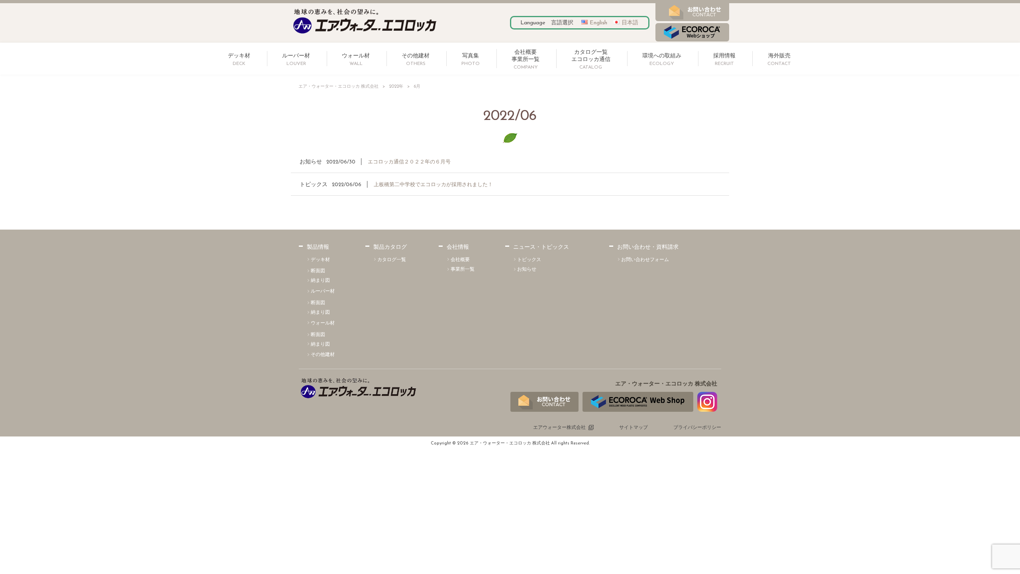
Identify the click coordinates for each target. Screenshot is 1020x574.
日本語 (630, 23)
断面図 (318, 271)
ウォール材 (323, 323)
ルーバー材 (323, 291)
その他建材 (323, 354)
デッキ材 (320, 260)
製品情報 (318, 247)
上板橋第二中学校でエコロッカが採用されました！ (433, 184)
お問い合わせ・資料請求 (648, 247)
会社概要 (460, 260)
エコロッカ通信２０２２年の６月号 (409, 162)
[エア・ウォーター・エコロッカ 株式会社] (365, 34)
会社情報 (458, 247)
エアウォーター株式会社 (559, 427)
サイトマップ (633, 427)
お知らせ (311, 162)
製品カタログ (390, 247)
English (598, 23)
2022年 (396, 87)
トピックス (314, 184)
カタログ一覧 (391, 260)
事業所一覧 (463, 269)
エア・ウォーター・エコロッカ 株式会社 (338, 87)
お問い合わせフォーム (645, 260)
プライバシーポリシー (697, 427)
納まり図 (320, 280)
